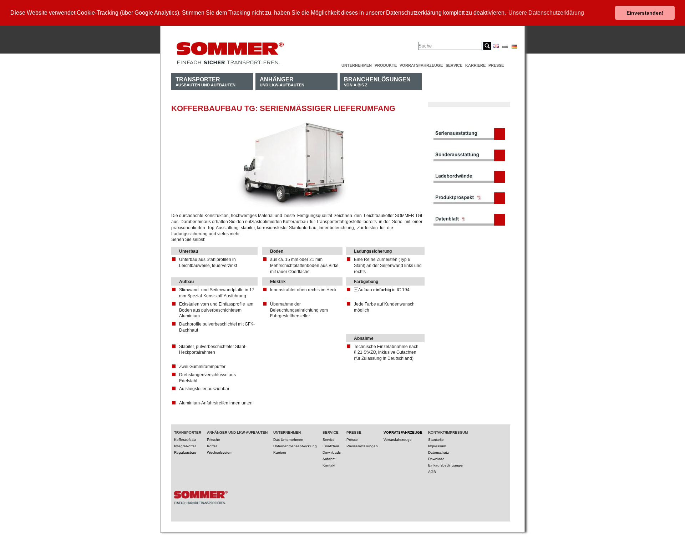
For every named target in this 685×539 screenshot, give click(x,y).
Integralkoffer (185, 446)
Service (454, 65)
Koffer (212, 446)
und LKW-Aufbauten (282, 81)
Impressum (437, 446)
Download (436, 459)
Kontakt (329, 465)
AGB (432, 472)
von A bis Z (377, 81)
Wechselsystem (219, 452)
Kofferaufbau (185, 440)
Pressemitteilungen (362, 446)
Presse (496, 65)
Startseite (436, 440)
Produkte (386, 65)
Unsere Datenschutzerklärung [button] (546, 13)
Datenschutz (438, 452)
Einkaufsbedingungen (446, 465)
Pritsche (213, 440)
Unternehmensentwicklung (295, 446)
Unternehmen (356, 65)
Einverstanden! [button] (645, 13)
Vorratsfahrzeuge (421, 65)
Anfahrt (329, 459)
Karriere (475, 65)
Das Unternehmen (288, 440)
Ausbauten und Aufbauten (205, 81)
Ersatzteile (331, 446)
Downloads (332, 452)
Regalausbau (185, 452)
